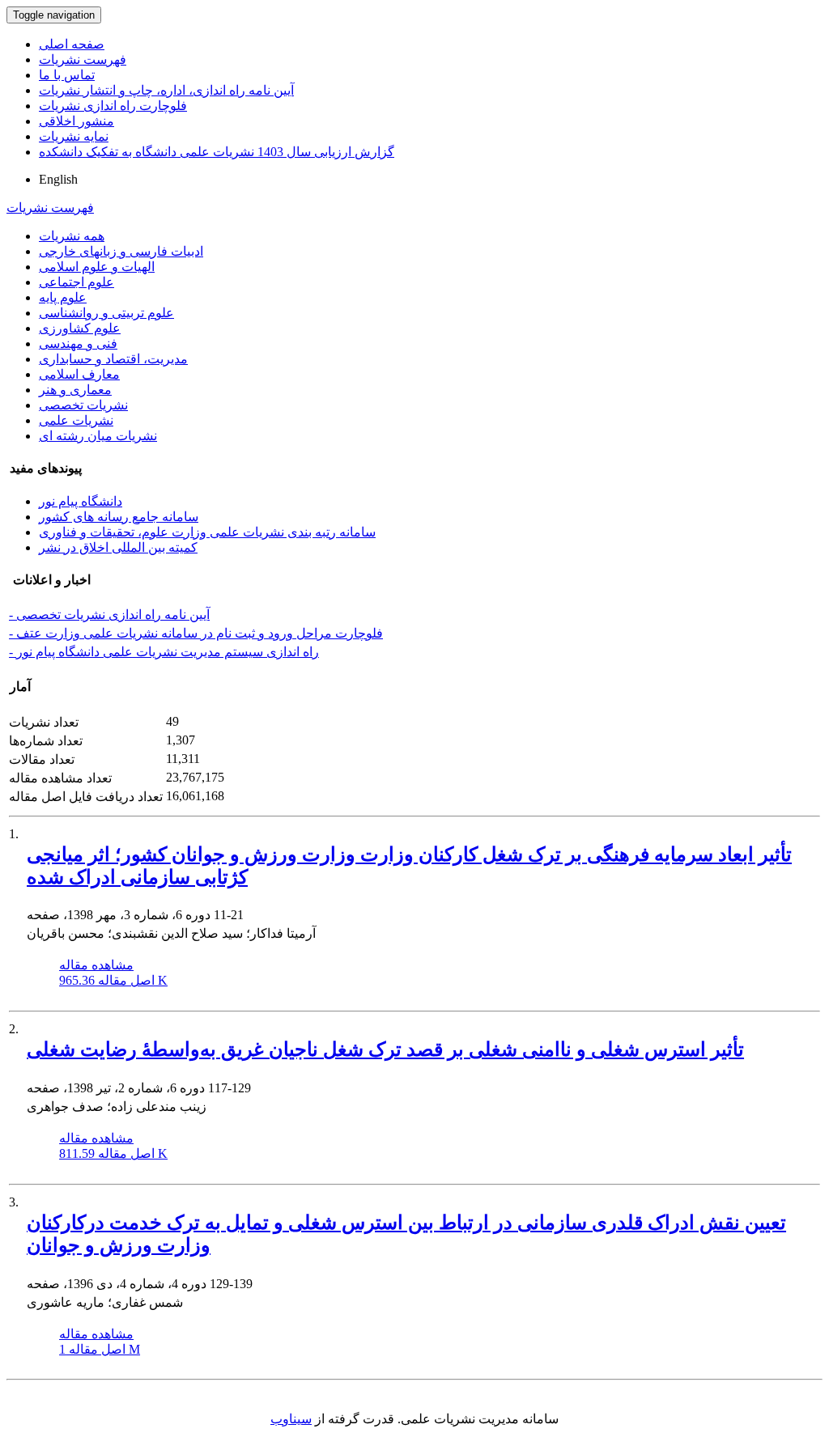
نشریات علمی (76, 420)
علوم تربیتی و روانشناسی (106, 313)
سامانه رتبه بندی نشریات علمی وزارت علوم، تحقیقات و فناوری (207, 532)
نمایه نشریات (73, 136)
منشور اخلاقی (76, 121)
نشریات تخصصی (83, 405)
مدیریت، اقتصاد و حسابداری (113, 359)
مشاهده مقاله (96, 965)
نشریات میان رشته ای (98, 436)
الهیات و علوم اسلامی (97, 266)
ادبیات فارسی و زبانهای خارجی (121, 251)
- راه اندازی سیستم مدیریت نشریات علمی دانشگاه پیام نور (164, 652)
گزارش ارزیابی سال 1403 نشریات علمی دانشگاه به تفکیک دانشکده (216, 152)
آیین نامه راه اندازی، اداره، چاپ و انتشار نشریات (166, 90)
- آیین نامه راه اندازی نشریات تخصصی (109, 614)
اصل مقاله (113, 980)
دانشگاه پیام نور (80, 501)
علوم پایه (63, 297)
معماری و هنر (75, 389)
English (58, 179)
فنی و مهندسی (78, 343)
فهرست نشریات (82, 59)
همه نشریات (71, 236)
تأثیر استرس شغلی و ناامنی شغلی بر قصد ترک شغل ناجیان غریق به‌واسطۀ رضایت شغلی (385, 1049)
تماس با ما (67, 75)
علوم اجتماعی (76, 282)
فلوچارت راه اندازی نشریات (113, 105)
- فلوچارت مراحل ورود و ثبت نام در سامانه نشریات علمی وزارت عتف (196, 633)
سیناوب (291, 1419)
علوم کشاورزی (80, 328)
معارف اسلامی (79, 374)
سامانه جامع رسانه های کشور (118, 517)
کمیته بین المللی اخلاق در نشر (118, 547)
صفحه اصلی (71, 44)
